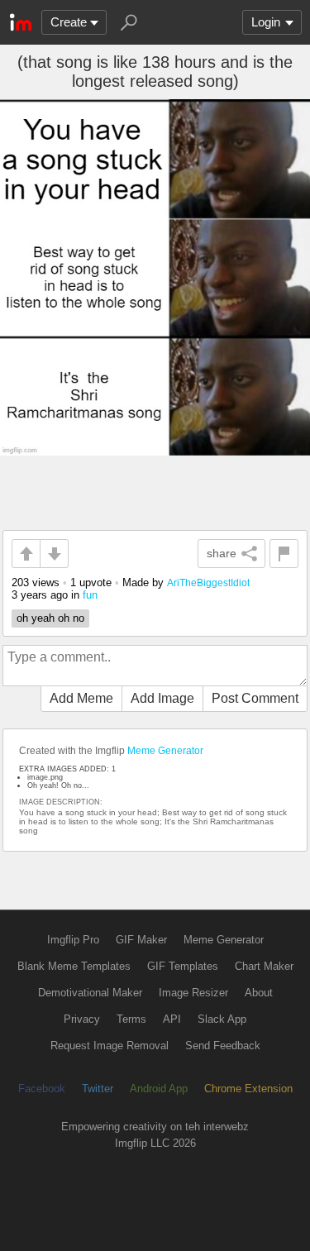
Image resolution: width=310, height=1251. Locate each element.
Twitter (97, 1088)
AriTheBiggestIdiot (208, 582)
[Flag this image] (283, 553)
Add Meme (81, 698)
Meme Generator (165, 751)
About (259, 992)
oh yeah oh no (50, 618)
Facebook (41, 1088)
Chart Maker (264, 966)
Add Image (162, 698)
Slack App (222, 1019)
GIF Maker (141, 939)
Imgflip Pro (73, 939)
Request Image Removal (109, 1045)
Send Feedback (222, 1045)
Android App (159, 1088)
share (221, 553)
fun (90, 595)
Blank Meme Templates (74, 966)
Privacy (82, 1019)
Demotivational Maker (90, 992)
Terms (131, 1019)
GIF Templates (182, 966)
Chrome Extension (248, 1088)
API (172, 1019)
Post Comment (255, 698)
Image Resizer (193, 992)
